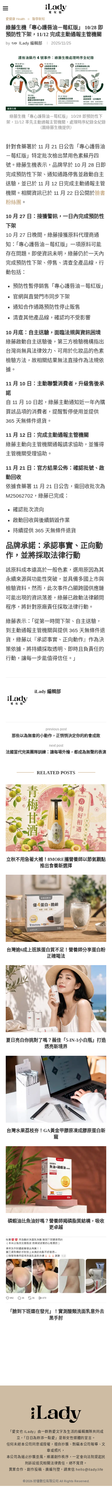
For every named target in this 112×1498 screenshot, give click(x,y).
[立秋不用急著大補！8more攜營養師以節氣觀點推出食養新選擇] (56, 817)
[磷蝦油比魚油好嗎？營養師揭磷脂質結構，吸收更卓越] (56, 1179)
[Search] (106, 8)
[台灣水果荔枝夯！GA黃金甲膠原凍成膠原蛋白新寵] (56, 1089)
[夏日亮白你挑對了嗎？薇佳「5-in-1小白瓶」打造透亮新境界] (56, 998)
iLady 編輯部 (47, 691)
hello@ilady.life (89, 1470)
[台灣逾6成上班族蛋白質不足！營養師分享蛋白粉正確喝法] (56, 908)
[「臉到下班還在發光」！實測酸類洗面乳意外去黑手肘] (56, 1270)
